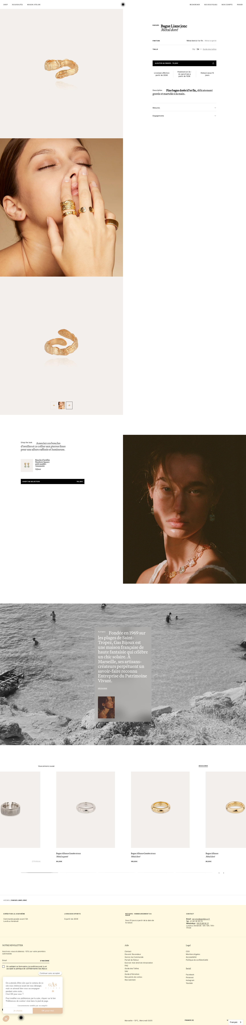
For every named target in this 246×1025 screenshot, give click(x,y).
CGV (188, 951)
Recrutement (130, 980)
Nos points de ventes (133, 977)
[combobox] (235, 1022)
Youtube (189, 983)
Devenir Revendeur (133, 954)
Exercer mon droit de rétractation (139, 963)
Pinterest (189, 977)
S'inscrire (44, 960)
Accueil (6, 900)
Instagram (190, 980)
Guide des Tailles (132, 968)
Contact (128, 951)
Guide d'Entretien (132, 974)
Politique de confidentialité (197, 960)
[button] (219, 872)
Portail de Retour (132, 960)
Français (233, 1022)
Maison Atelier (33, 4)
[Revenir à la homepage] (123, 13)
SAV (126, 971)
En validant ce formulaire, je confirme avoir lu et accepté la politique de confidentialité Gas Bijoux (27, 967)
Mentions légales (193, 954)
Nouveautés (17, 4)
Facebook (190, 974)
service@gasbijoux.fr (201, 919)
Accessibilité (191, 957)
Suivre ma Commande (134, 957)
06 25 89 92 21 (203, 923)
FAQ (126, 966)
